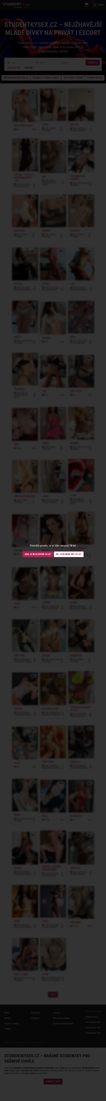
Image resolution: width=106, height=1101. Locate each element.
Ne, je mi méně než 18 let (68, 554)
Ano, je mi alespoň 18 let (38, 554)
